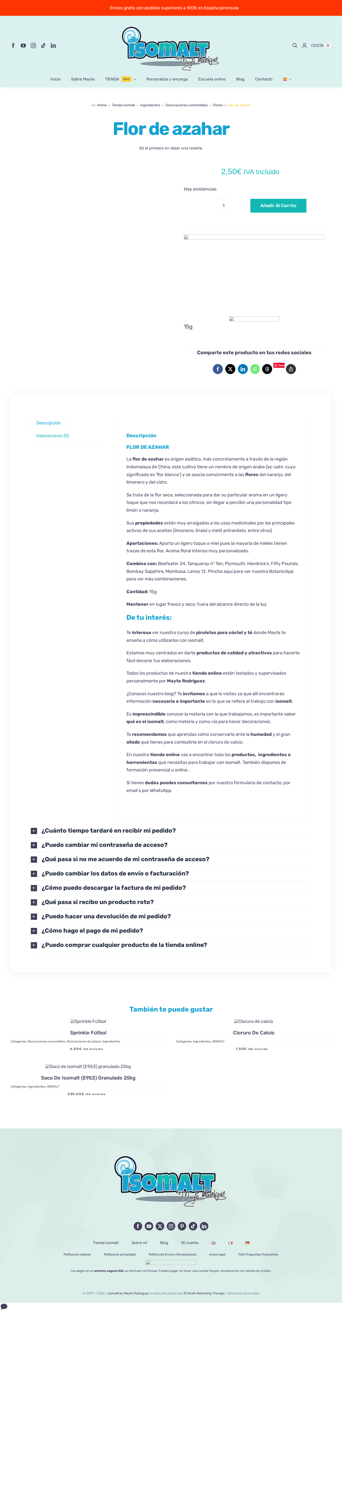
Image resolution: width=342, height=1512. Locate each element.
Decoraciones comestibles (46, 1041)
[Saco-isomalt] (88, 1066)
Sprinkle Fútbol (88, 1033)
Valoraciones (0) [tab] (52, 435)
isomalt (155, 721)
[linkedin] (53, 45)
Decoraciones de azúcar (84, 1041)
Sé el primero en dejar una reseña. (171, 148)
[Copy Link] (291, 369)
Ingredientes (111, 1041)
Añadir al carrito (278, 205)
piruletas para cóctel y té (224, 632)
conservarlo (222, 734)
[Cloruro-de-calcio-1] (253, 1021)
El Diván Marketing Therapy (204, 1293)
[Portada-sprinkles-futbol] (88, 1021)
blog (169, 693)
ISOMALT (218, 1041)
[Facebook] (218, 369)
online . (182, 770)
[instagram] (33, 45)
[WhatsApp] (255, 369)
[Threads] (267, 369)
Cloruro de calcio (253, 1033)
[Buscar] (295, 46)
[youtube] (23, 45)
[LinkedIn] (243, 369)
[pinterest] (182, 1226)
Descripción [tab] (48, 422)
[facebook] (13, 45)
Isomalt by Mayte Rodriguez (128, 1293)
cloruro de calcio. (226, 742)
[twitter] (160, 1226)
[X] (230, 369)
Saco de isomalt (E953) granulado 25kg (88, 1078)
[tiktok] (43, 45)
